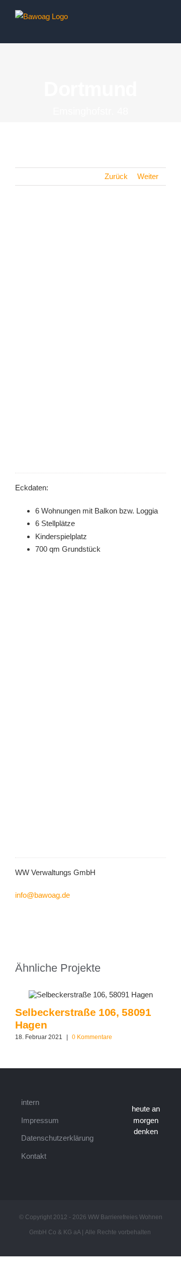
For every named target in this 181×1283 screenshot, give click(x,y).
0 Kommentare (92, 1037)
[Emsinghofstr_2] (90, 353)
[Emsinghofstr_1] (90, 229)
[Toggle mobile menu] (162, 17)
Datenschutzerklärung (57, 1138)
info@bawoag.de (42, 895)
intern (30, 1102)
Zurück (116, 176)
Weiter (147, 176)
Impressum (40, 1120)
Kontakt (33, 1156)
